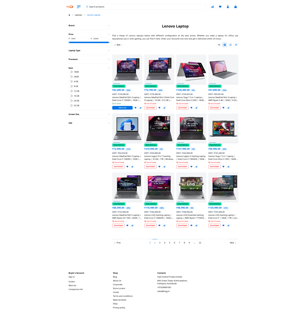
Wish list (72, 285)
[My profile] (228, 7)
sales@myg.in (163, 291)
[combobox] (145, 7)
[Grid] (225, 45)
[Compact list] (236, 45)
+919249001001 (164, 287)
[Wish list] (220, 7)
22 (200, 242)
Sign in (72, 276)
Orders (72, 281)
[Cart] (235, 7)
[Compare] (212, 7)
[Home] (69, 15)
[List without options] (230, 45)
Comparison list (76, 289)
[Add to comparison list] (140, 108)
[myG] (70, 6)
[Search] (87, 7)
